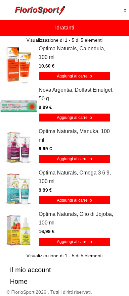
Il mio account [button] (30, 269)
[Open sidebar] (8, 10)
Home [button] (18, 281)
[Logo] (40, 10)
